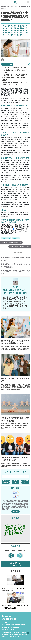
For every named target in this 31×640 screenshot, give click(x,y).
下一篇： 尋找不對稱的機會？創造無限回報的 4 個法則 (20, 246)
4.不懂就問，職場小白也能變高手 (14, 77)
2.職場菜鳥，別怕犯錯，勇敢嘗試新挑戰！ (14, 71)
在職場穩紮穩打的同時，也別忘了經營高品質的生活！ (14, 83)
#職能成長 (16, 238)
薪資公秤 (17, 624)
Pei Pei (14, 229)
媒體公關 (5, 483)
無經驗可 (15, 481)
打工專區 (12, 624)
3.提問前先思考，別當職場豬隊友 (14, 75)
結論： (5, 80)
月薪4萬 (15, 483)
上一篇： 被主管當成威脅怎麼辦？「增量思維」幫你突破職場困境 (12, 242)
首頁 (2, 6)
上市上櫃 (25, 483)
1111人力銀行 (6, 624)
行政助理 (5, 481)
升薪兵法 (6, 6)
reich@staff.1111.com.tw (9, 629)
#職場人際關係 (6, 238)
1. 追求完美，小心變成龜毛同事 (14, 68)
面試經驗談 (22, 624)
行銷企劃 (25, 481)
